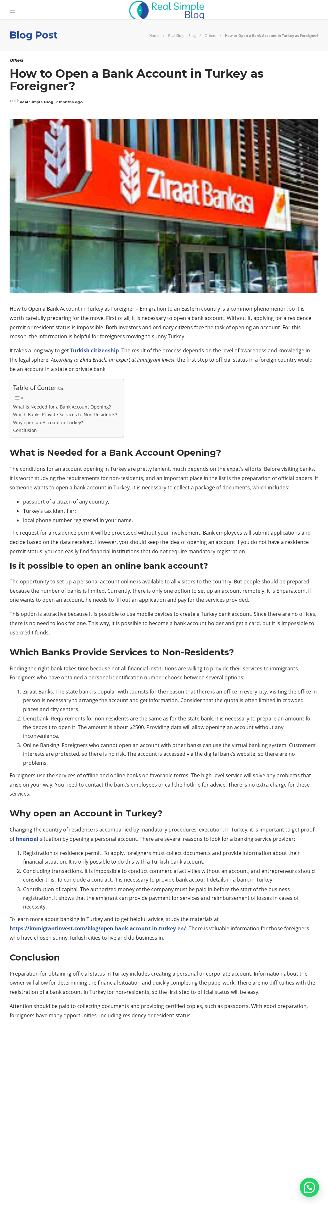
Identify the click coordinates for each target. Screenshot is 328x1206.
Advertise (264, 1190)
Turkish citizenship (94, 350)
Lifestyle (59, 1107)
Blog (236, 1190)
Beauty (59, 1062)
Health (59, 1095)
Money (59, 1118)
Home (154, 35)
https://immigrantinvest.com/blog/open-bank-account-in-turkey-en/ (98, 928)
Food (59, 1084)
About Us (210, 1190)
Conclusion (25, 430)
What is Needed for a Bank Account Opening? (62, 407)
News (59, 1129)
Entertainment (59, 1073)
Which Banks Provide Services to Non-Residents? (65, 414)
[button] (309, 1187)
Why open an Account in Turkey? (48, 422)
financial (27, 838)
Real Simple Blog (182, 35)
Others (210, 35)
